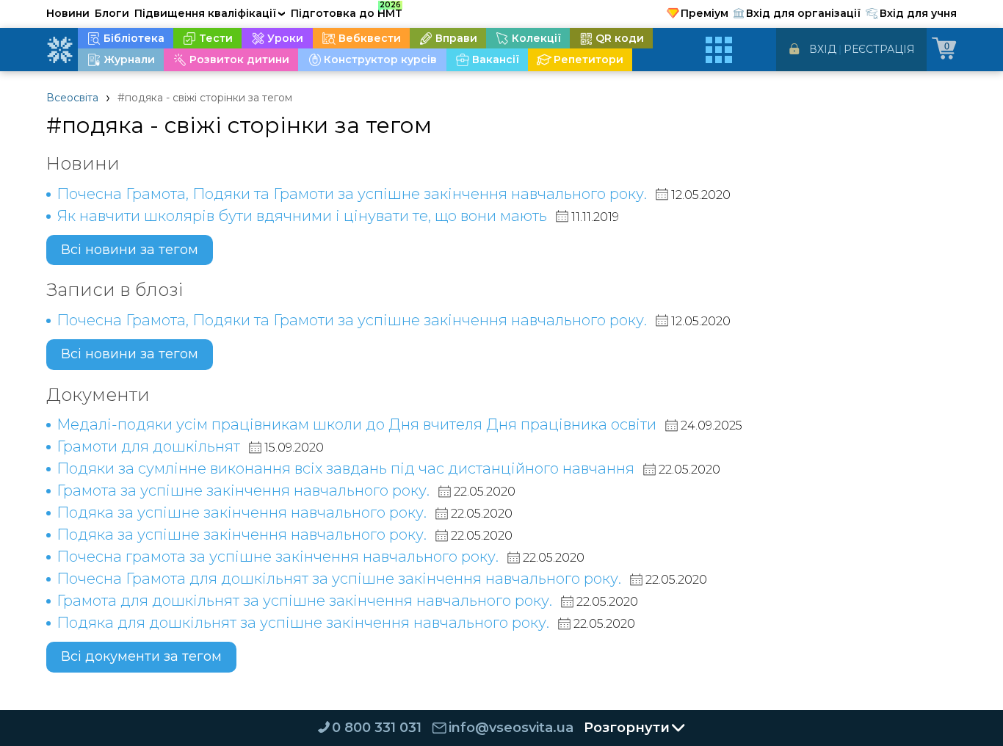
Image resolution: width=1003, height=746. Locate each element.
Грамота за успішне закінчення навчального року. (243, 490)
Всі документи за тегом (141, 656)
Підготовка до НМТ (346, 11)
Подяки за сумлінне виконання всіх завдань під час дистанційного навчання (345, 468)
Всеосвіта (72, 97)
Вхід (822, 49)
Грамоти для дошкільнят (148, 446)
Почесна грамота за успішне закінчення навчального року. (278, 556)
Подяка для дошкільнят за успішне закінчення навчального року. (303, 622)
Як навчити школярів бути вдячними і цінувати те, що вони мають (302, 216)
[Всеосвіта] (59, 50)
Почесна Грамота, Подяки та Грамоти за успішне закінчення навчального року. (352, 194)
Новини (68, 13)
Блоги (112, 13)
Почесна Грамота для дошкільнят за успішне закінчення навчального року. (339, 578)
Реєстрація (879, 49)
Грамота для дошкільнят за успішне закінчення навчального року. (304, 600)
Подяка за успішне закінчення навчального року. (242, 512)
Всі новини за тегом (129, 250)
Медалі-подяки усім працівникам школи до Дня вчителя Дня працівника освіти (356, 424)
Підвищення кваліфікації (210, 13)
